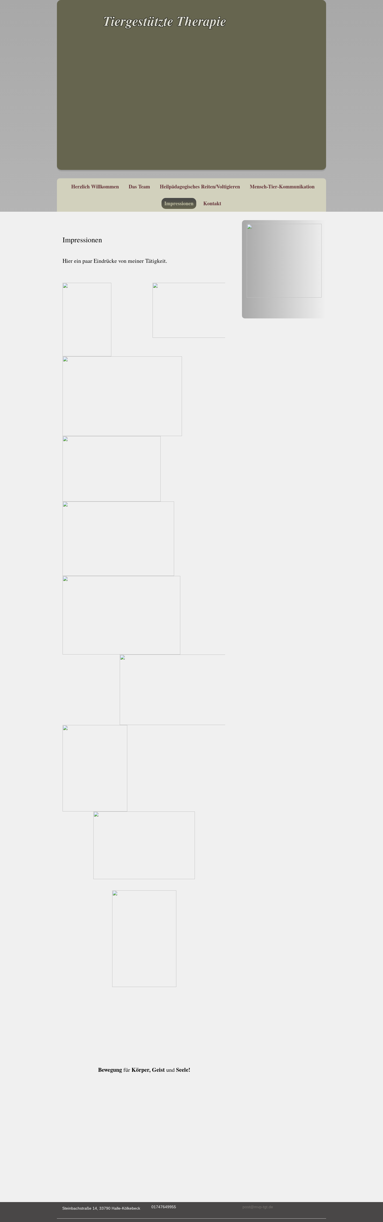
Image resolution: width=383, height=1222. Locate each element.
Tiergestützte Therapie (164, 20)
